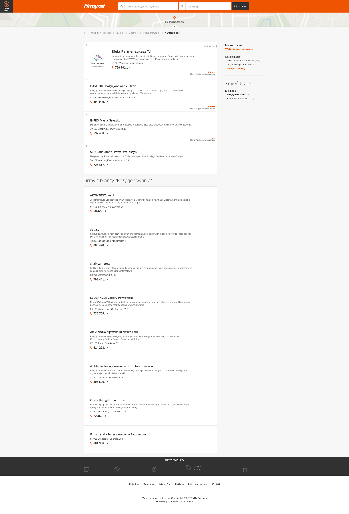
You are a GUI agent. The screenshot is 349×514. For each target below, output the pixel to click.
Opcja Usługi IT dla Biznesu (108, 400)
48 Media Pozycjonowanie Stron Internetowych (122, 366)
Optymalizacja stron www (239, 64)
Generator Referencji (159, 468)
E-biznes (133, 33)
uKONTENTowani (102, 195)
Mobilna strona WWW (94, 468)
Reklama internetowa (237, 98)
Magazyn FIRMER (223, 468)
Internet (119, 33)
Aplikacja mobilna (253, 468)
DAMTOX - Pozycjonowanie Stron (113, 86)
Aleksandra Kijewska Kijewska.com (114, 332)
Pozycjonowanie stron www (240, 60)
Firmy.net (94, 6)
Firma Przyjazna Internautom (125, 468)
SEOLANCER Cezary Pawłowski (111, 298)
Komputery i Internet (101, 33)
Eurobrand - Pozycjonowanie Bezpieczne (118, 434)
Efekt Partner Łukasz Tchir (133, 51)
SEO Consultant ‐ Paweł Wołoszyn (113, 152)
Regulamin (149, 484)
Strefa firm (6, 9)
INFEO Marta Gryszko (105, 120)
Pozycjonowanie (151, 33)
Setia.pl (95, 230)
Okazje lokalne (197, 468)
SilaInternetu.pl (100, 264)
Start (84, 33)
